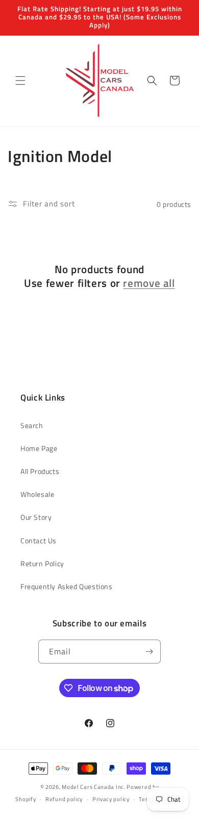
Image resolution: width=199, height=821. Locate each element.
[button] (20, 80)
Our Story (36, 517)
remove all (149, 283)
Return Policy (42, 563)
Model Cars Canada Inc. (93, 787)
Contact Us (38, 540)
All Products (39, 471)
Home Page (38, 448)
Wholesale (37, 494)
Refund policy (64, 799)
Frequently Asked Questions (66, 586)
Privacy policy (111, 799)
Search (31, 425)
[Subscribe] (149, 652)
